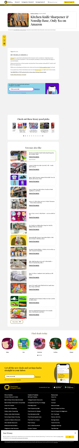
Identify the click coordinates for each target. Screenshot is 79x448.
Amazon (12, 58)
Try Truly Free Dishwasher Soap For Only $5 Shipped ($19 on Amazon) (40, 226)
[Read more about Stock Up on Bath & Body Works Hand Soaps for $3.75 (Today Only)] (18, 156)
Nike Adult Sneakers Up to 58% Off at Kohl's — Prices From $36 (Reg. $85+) (41, 262)
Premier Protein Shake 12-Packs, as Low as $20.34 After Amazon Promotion (42, 250)
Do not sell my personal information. (20, 438)
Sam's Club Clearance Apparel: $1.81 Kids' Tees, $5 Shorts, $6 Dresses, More (42, 178)
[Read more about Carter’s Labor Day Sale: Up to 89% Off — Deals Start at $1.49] (18, 168)
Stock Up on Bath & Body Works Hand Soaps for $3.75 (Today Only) (41, 153)
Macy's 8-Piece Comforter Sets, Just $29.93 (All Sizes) (41, 274)
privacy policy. (60, 436)
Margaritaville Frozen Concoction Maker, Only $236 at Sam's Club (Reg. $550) (41, 238)
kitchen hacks (38, 69)
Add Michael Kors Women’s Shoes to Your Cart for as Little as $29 (42, 299)
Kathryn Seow (34, 13)
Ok (69, 436)
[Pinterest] (4, 43)
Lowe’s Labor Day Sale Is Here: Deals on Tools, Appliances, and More (41, 190)
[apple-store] (58, 387)
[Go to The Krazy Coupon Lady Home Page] (9, 2)
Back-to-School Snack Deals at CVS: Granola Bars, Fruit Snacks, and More (40, 311)
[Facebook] (4, 40)
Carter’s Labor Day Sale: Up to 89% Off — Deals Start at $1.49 (41, 166)
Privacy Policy (23, 92)
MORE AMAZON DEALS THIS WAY (18, 74)
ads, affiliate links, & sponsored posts (20, 29)
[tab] (37, 355)
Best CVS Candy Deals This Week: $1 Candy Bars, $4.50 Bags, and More (41, 286)
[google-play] (69, 387)
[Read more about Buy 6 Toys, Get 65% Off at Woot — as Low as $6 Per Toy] (18, 216)
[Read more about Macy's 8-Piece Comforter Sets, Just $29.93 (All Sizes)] (18, 276)
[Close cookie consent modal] (75, 433)
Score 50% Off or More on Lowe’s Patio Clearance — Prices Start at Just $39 (42, 202)
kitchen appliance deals (45, 67)
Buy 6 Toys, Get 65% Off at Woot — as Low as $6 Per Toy (42, 214)
